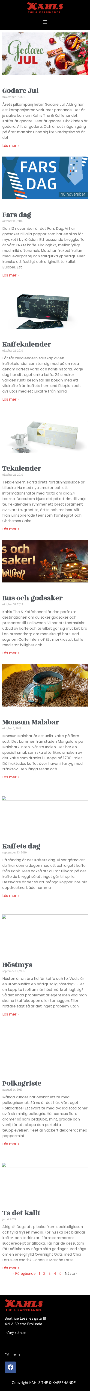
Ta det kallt (21, 1213)
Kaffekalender (26, 344)
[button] (45, 22)
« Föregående (24, 1273)
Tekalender (21, 468)
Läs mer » (10, 145)
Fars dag (16, 215)
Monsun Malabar (30, 722)
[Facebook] (10, 1367)
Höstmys (17, 965)
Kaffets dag (21, 846)
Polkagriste (21, 1083)
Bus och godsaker (32, 598)
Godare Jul (20, 90)
